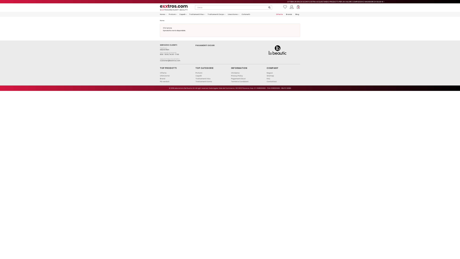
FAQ (268, 78)
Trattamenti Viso (203, 78)
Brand (162, 78)
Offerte (163, 73)
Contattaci (272, 81)
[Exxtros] (177, 8)
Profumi (199, 73)
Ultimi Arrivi (165, 76)
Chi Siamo (235, 73)
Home (162, 21)
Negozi (270, 73)
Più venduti (164, 81)
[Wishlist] (285, 7)
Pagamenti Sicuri (238, 78)
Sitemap (270, 76)
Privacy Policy (237, 76)
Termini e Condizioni (239, 81)
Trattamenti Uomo (204, 81)
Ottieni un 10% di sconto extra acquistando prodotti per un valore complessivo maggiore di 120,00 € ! (230, 1)
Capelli (199, 76)
